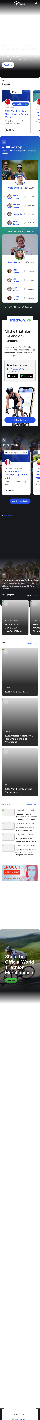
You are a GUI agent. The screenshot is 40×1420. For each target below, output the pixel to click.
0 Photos (7, 731)
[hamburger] (3, 3)
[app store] (12, 376)
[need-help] (20, 873)
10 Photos (7, 785)
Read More (8, 65)
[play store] (26, 376)
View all (30, 595)
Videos (16, 620)
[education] (20, 526)
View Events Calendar (20, 501)
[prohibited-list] (20, 892)
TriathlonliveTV (16, 369)
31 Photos (7, 687)
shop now (11, 961)
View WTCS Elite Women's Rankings (18, 307)
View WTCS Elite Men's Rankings (18, 231)
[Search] (36, 3)
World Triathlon (19, 3)
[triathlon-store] (19, 924)
